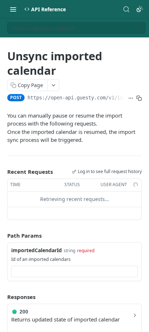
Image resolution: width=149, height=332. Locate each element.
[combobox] (74, 271)
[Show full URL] (130, 98)
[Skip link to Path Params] (2, 235)
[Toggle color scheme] (139, 9)
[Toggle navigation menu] (13, 9)
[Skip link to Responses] (2, 297)
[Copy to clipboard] (139, 98)
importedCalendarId (36, 250)
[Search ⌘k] (126, 9)
